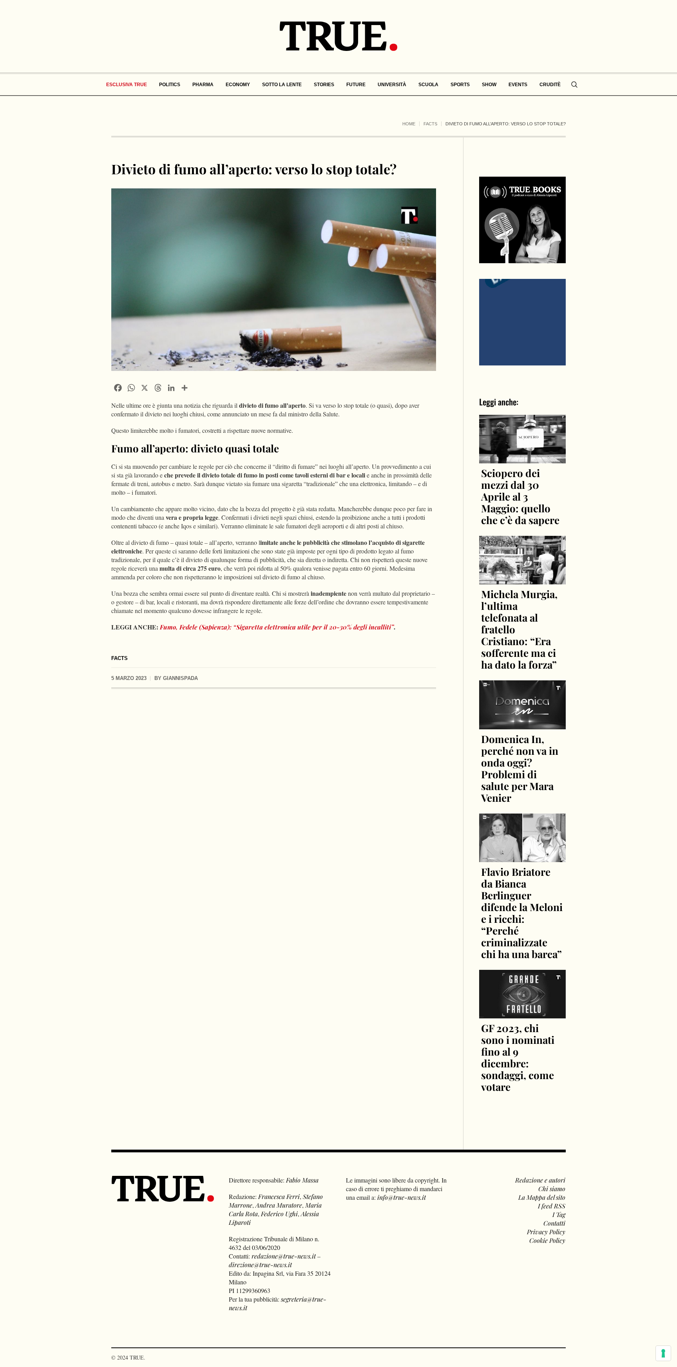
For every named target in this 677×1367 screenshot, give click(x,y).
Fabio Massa (302, 1180)
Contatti (554, 1223)
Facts (430, 123)
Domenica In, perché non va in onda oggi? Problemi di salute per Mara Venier (519, 768)
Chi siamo (551, 1188)
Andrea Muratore (278, 1205)
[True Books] (522, 259)
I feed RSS (551, 1206)
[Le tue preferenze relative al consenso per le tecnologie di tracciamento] (663, 1353)
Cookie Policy (547, 1240)
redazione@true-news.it (284, 1256)
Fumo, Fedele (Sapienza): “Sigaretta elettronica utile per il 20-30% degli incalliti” (277, 627)
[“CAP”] (522, 321)
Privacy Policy (546, 1232)
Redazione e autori (540, 1180)
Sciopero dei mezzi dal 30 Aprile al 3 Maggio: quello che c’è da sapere (520, 496)
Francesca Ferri (279, 1196)
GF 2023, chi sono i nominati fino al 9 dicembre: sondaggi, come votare (517, 1057)
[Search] (574, 85)
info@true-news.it (401, 1197)
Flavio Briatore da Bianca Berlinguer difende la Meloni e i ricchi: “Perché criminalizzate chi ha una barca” (522, 913)
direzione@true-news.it (260, 1264)
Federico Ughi (279, 1214)
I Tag (558, 1214)
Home (408, 123)
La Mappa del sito (541, 1197)
